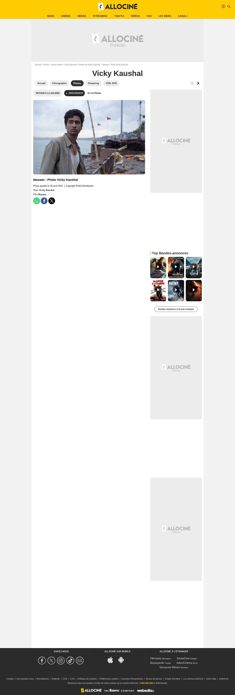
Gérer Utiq (211, 679)
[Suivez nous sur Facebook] (42, 660)
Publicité (56, 679)
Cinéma (66, 16)
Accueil (38, 65)
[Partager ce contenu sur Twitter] (51, 200)
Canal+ (183, 16)
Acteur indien (56, 65)
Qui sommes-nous (25, 679)
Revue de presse (154, 679)
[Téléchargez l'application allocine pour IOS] (112, 659)
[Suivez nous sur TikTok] (70, 660)
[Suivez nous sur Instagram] (61, 660)
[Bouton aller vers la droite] (198, 83)
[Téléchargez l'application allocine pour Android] (123, 659)
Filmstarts (156, 658)
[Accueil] (117, 6)
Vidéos (135, 16)
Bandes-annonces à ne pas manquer (176, 309)
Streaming (100, 16)
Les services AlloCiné (193, 679)
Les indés (165, 16)
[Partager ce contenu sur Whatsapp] (36, 200)
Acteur (46, 65)
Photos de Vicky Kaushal (89, 65)
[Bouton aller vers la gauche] (192, 83)
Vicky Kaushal (70, 65)
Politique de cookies (87, 679)
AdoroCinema (184, 662)
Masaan (42, 194)
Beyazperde (157, 662)
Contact (10, 679)
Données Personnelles (132, 679)
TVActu (119, 16)
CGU (65, 679)
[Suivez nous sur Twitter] (51, 660)
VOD (149, 16)
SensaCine (183, 658)
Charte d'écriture (172, 679)
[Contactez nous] (80, 660)
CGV (72, 679)
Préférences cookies (109, 679)
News (50, 16)
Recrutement (43, 679)
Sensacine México (169, 667)
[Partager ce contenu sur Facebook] (44, 200)
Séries (81, 16)
